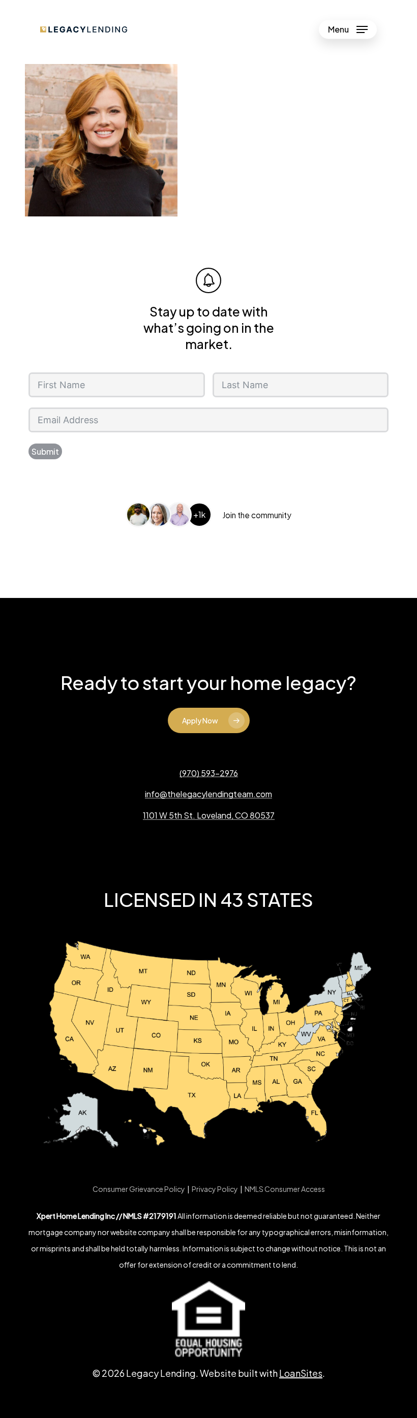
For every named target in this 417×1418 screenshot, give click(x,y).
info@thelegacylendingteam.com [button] (208, 794)
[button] (348, 29)
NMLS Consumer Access (285, 1188)
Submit (45, 451)
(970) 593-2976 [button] (209, 773)
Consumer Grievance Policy (139, 1188)
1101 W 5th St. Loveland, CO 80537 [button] (209, 815)
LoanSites (300, 1373)
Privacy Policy (215, 1188)
